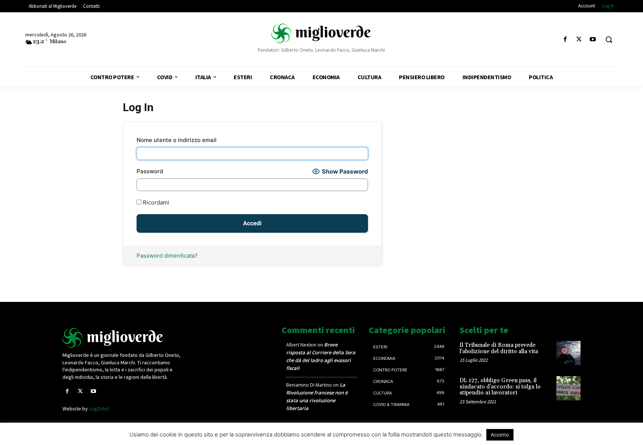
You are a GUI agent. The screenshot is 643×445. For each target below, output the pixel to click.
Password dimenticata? (167, 255)
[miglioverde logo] (321, 33)
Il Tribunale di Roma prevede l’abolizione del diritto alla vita (499, 348)
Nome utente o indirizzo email (177, 140)
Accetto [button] (500, 435)
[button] (609, 39)
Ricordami (155, 202)
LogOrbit (99, 408)
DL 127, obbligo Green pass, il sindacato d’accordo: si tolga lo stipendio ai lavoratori (500, 386)
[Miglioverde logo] (123, 338)
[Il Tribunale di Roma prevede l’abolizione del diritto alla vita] (568, 353)
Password (150, 171)
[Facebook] (565, 40)
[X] (579, 40)
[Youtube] (593, 40)
